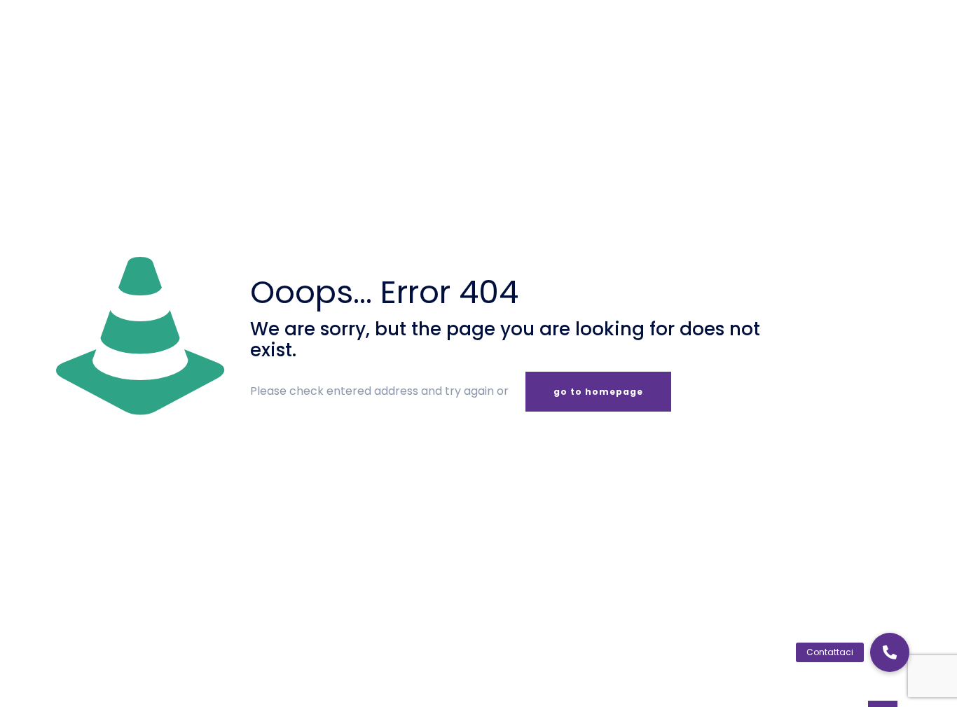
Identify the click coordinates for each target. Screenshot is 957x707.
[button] (889, 652)
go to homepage (598, 392)
